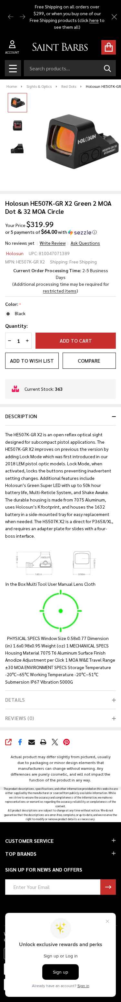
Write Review (53, 243)
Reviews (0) (19, 718)
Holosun (15, 253)
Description (21, 416)
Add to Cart (76, 340)
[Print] (43, 742)
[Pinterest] (66, 742)
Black (20, 313)
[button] (51, 232)
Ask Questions (85, 243)
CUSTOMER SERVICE (29, 840)
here (94, 20)
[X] (55, 742)
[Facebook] (20, 742)
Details (15, 699)
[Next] (22, 17)
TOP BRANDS (20, 853)
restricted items (59, 291)
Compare (89, 360)
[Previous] (11, 17)
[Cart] (108, 47)
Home (11, 86)
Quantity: (16, 326)
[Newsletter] (108, 887)
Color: (13, 304)
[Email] (31, 742)
